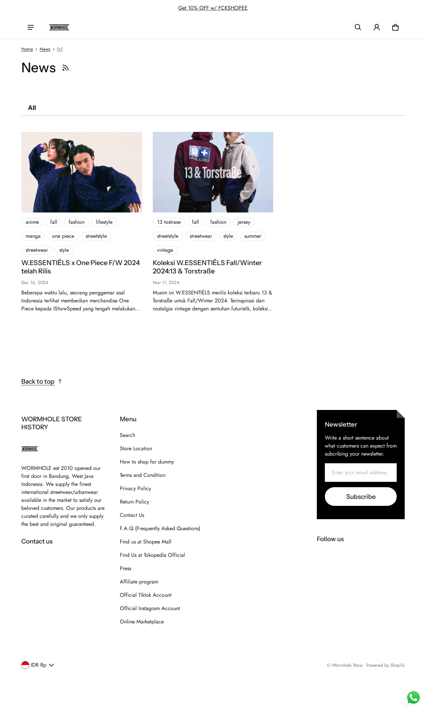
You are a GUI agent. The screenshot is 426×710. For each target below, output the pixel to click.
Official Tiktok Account (145, 595)
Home (27, 49)
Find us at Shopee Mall (145, 541)
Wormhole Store (347, 665)
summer (252, 236)
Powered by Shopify (385, 665)
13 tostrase (169, 222)
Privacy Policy (135, 488)
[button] (358, 27)
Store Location (136, 448)
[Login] (376, 27)
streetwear (37, 250)
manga (33, 236)
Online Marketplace (142, 621)
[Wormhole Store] (59, 27)
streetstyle (96, 236)
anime (32, 222)
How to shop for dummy (147, 462)
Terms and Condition (142, 475)
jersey (244, 222)
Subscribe (361, 497)
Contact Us (132, 515)
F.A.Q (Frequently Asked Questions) (160, 528)
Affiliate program (139, 581)
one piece (63, 236)
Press (125, 568)
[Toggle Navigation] (30, 27)
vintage (165, 250)
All (32, 108)
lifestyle (104, 222)
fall (60, 49)
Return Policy (134, 502)
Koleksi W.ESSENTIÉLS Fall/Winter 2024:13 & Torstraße (207, 266)
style (64, 250)
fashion (77, 222)
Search (127, 435)
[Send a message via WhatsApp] (413, 697)
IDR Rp (38, 665)
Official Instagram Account (150, 608)
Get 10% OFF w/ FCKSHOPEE (213, 8)
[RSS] (65, 67)
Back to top (38, 381)
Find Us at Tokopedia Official (152, 555)
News (45, 49)
